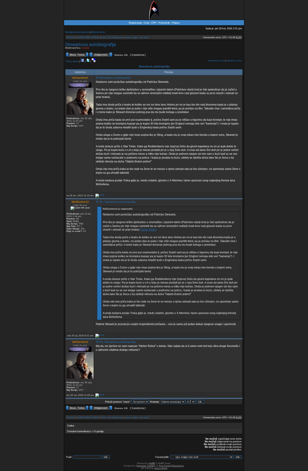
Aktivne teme (98, 32)
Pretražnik (164, 22)
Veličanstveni (80, 77)
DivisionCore (178, 466)
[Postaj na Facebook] (82, 61)
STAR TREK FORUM (88, 37)
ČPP (153, 22)
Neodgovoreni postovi (77, 32)
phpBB (152, 463)
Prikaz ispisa (72, 61)
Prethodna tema (216, 60)
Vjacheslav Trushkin (145, 466)
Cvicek (85, 47)
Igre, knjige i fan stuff (137, 37)
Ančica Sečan (160, 468)
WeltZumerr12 (80, 201)
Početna (71, 37)
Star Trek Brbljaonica (113, 37)
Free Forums (165, 466)
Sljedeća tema (234, 60)
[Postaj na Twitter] (88, 61)
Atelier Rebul (148, 229)
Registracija (135, 22)
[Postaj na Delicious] (93, 61)
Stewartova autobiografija (90, 44)
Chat (147, 22)
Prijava (175, 22)
